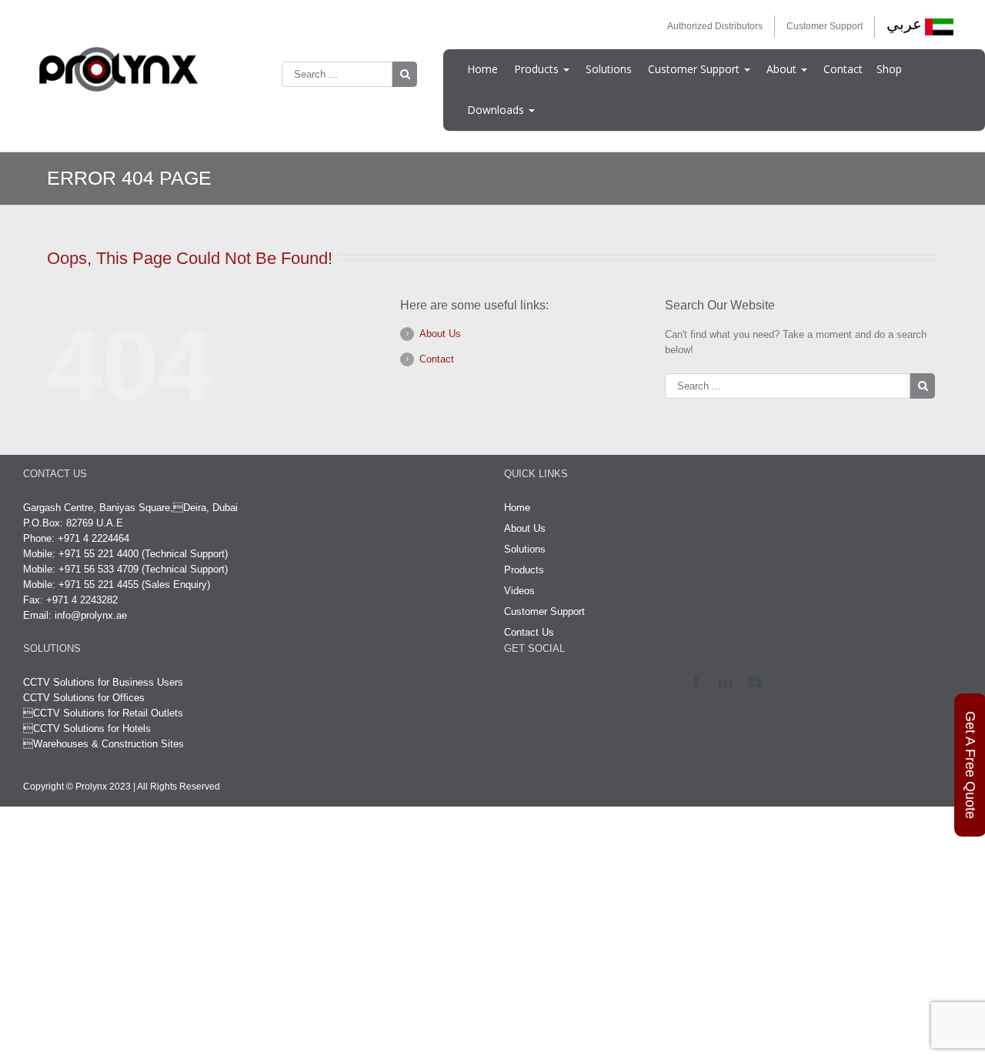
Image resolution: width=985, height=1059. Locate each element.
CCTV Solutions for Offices (84, 697)
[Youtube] (758, 682)
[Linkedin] (729, 682)
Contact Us (529, 632)
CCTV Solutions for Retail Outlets (108, 713)
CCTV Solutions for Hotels (87, 728)
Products (538, 69)
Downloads (497, 109)
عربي (904, 23)
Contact (843, 69)
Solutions (609, 69)
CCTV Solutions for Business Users (103, 682)
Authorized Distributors (715, 26)
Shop (889, 69)
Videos (519, 590)
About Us (440, 333)
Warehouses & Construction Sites (108, 744)
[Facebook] (700, 682)
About (783, 69)
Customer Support (824, 26)
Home (482, 69)
